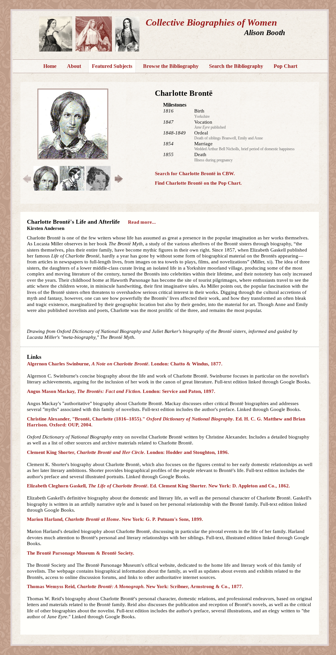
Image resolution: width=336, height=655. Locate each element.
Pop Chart (285, 66)
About (74, 66)
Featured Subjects (112, 66)
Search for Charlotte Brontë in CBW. (195, 173)
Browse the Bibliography (171, 66)
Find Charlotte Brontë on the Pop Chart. (198, 183)
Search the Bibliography (236, 66)
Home (49, 66)
